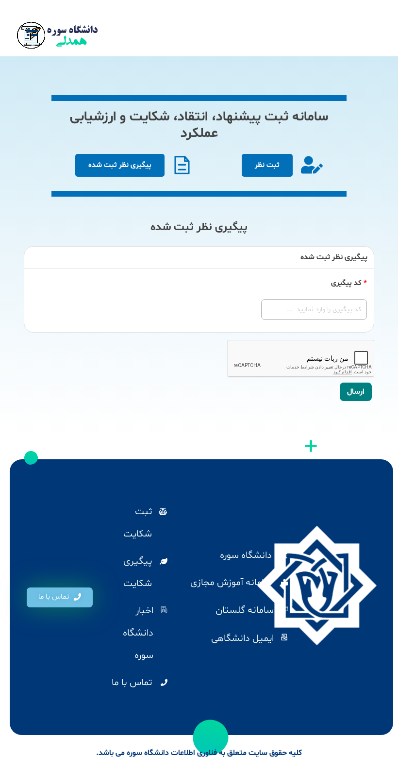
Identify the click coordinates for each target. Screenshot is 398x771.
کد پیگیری (349, 283)
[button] (60, 597)
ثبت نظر (267, 165)
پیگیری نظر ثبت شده (119, 165)
